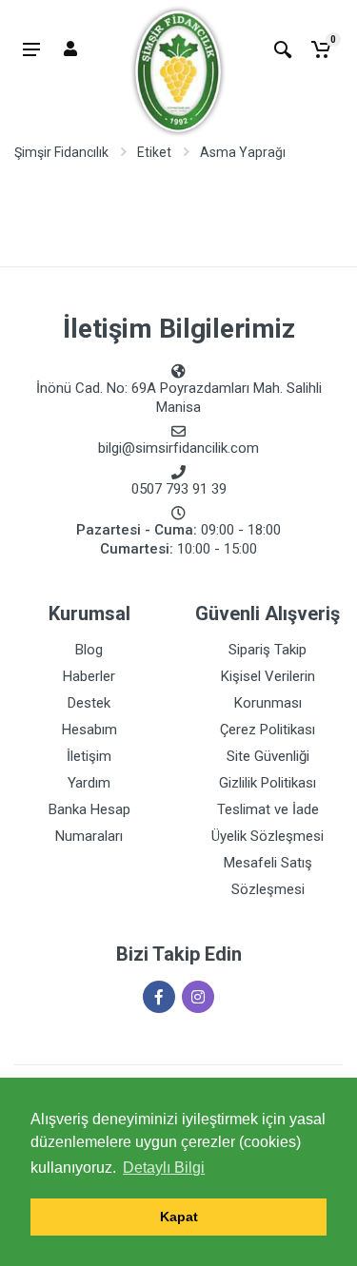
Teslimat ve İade (268, 809)
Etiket (154, 152)
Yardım (89, 782)
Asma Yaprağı (243, 152)
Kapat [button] (179, 1216)
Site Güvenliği (268, 756)
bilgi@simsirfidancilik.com (178, 448)
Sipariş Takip (267, 649)
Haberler (89, 676)
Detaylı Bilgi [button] (164, 1167)
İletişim (89, 756)
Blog (89, 649)
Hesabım (89, 729)
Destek (89, 702)
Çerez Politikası (267, 729)
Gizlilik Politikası (267, 782)
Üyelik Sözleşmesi (267, 836)
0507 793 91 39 (179, 488)
